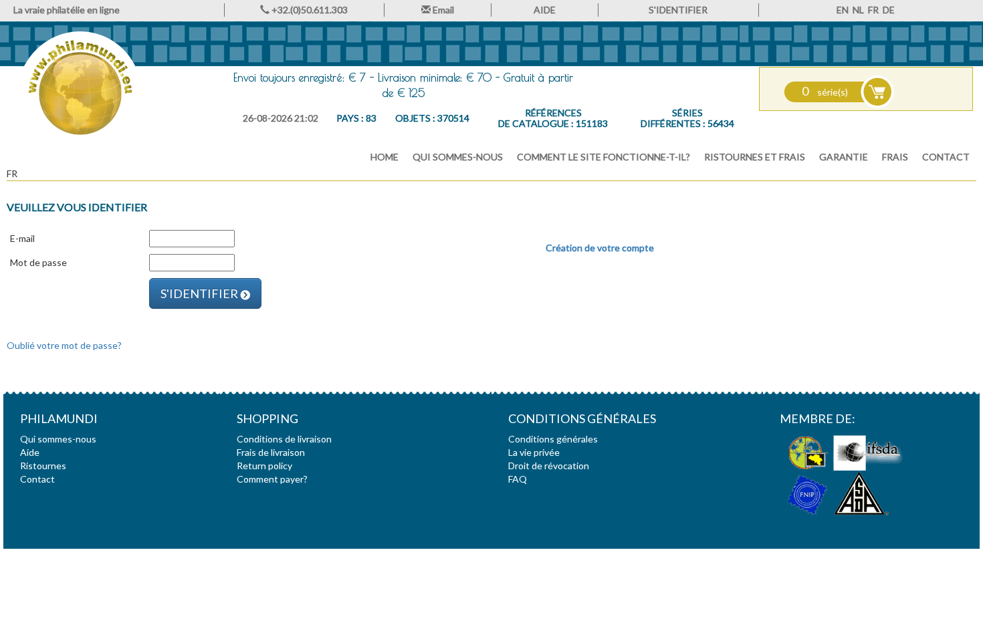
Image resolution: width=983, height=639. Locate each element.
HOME (384, 156)
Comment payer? (272, 479)
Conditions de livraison (284, 438)
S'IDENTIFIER (678, 9)
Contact (946, 156)
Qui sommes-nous (458, 156)
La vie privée (534, 452)
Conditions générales (553, 438)
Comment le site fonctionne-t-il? (603, 156)
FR (873, 9)
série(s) (825, 92)
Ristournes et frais (754, 156)
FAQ (517, 479)
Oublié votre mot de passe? (64, 345)
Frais (895, 156)
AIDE (545, 9)
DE (889, 9)
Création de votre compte (600, 247)
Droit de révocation (548, 465)
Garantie (843, 156)
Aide (29, 452)
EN (843, 9)
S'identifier (200, 293)
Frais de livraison (271, 452)
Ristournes (43, 465)
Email (442, 9)
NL (858, 9)
